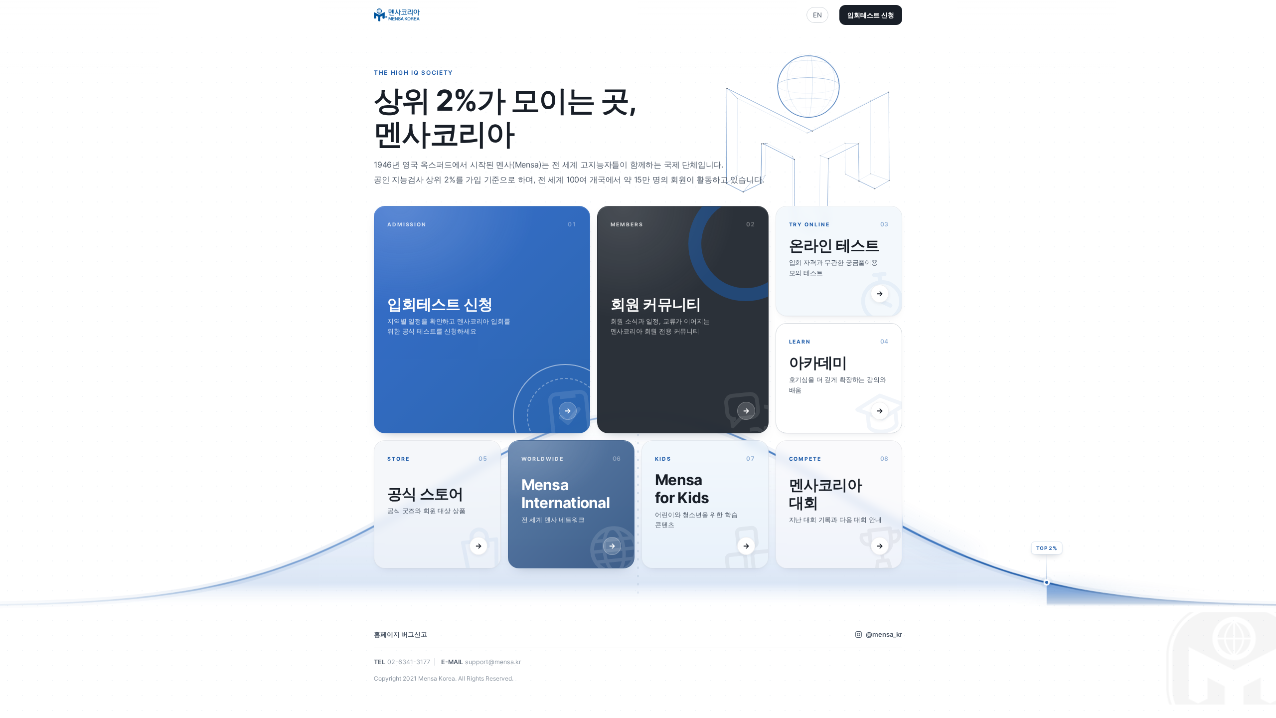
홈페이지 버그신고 (400, 634)
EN (817, 15)
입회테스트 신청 (870, 15)
